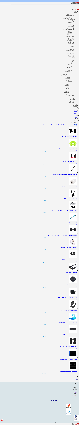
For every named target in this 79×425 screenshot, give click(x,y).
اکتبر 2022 (75, 111)
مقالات (76, 117)
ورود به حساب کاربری (76, 5)
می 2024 (76, 109)
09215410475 (54, 400)
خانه (78, 118)
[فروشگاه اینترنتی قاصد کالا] (75, 2)
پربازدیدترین (77, 125)
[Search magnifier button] (12, 4)
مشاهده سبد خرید (73, 6)
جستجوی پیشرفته (72, 125)
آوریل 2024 (75, 110)
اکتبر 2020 (75, 113)
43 (76, 379)
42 (76, 378)
